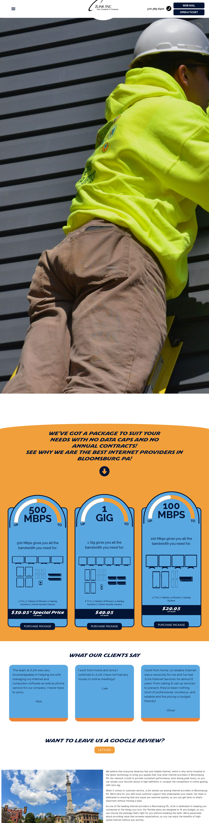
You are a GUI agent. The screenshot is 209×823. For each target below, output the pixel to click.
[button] (10, 9)
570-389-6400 (155, 8)
